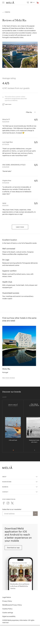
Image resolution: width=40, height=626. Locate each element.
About (4, 476)
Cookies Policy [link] (7, 609)
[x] (12, 503)
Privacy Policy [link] (7, 601)
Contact (5, 492)
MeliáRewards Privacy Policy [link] (12, 605)
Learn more (8, 104)
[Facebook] (3, 503)
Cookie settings (7, 612)
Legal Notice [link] (6, 597)
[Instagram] (8, 503)
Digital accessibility (8, 616)
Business (5, 487)
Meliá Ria (7, 12)
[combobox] (32, 2)
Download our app (13, 547)
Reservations (6, 481)
